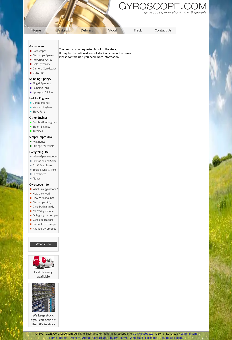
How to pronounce (43, 198)
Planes (36, 178)
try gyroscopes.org (144, 333)
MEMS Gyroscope (43, 211)
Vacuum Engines (42, 107)
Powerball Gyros (42, 59)
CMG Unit (38, 73)
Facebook (151, 337)
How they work (41, 193)
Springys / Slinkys (43, 92)
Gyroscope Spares (43, 55)
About (86, 337)
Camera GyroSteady (44, 68)
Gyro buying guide (43, 206)
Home (53, 337)
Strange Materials (43, 146)
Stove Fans (39, 111)
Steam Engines (41, 126)
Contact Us (99, 337)
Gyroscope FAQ (42, 202)
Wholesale (136, 337)
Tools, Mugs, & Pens (44, 169)
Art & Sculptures (42, 165)
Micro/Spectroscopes (45, 156)
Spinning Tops (41, 88)
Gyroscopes (39, 51)
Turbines (38, 131)
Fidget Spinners (42, 83)
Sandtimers (39, 174)
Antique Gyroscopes (44, 228)
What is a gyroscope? (45, 189)
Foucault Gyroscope (44, 224)
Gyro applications (43, 220)
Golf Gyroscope (42, 64)
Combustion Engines (45, 122)
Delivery (75, 337)
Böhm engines (41, 103)
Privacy (113, 337)
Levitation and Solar (44, 161)
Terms (123, 337)
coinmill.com (189, 333)
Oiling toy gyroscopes (45, 215)
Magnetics (39, 141)
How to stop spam (171, 337)
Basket (63, 337)
